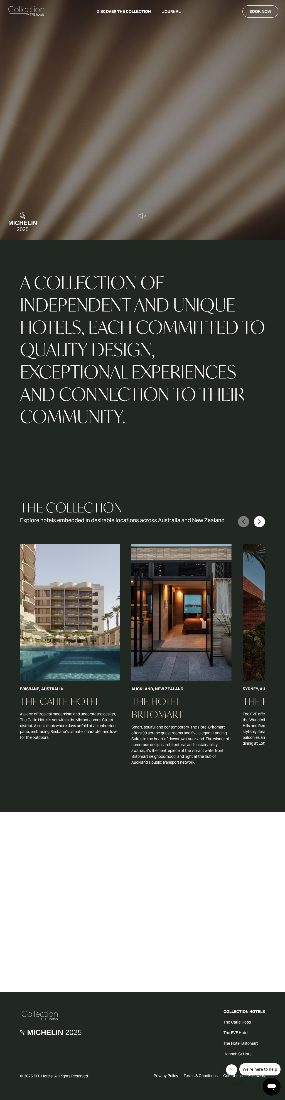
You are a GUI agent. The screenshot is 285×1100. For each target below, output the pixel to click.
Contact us (233, 1075)
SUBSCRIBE (142, 920)
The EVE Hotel (235, 1032)
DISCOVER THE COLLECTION (124, 11)
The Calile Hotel (237, 1022)
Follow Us (256, 1075)
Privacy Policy (166, 1075)
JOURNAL (171, 11)
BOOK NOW (260, 11)
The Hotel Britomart (240, 1043)
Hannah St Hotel (237, 1053)
